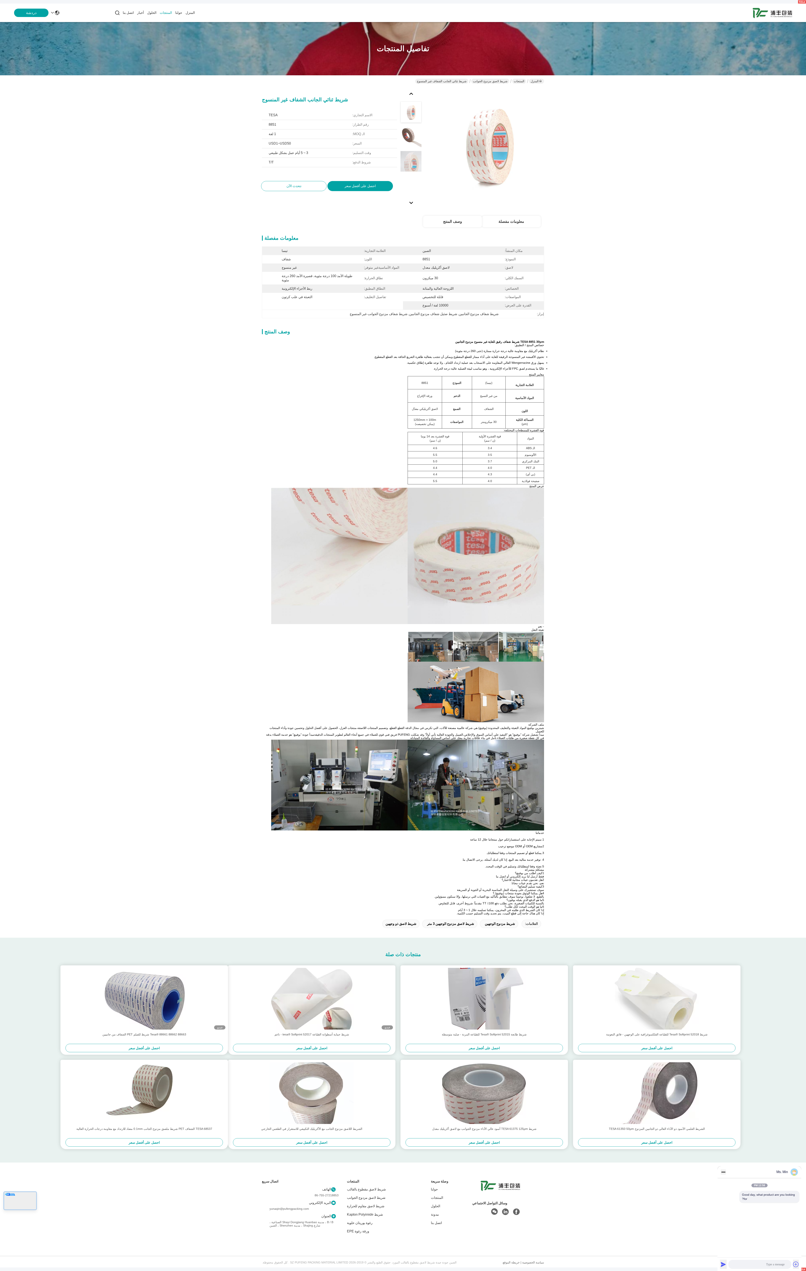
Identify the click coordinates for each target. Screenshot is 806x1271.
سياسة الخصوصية (533, 1262)
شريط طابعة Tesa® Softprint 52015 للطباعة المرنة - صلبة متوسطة (484, 1034)
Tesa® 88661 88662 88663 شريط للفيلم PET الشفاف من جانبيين (144, 1034)
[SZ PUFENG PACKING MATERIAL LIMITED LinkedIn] (505, 1211)
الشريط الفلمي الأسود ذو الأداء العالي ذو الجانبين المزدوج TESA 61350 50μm (657, 1128)
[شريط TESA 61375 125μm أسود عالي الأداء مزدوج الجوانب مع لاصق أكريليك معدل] (484, 1093)
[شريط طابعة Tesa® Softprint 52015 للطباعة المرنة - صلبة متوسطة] (484, 999)
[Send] (723, 1264)
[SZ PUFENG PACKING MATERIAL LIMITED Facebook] (516, 1211)
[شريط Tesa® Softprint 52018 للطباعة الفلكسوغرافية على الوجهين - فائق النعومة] (657, 999)
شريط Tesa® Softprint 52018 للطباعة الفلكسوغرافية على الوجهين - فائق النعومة (657, 1034)
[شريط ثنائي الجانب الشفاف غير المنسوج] (488, 147)
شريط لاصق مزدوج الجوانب (490, 81)
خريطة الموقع (511, 1262)
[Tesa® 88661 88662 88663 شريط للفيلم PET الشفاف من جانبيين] (144, 999)
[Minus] (723, 1172)
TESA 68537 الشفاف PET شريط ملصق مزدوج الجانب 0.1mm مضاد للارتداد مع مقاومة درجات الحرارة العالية (144, 1128)
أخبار (140, 12)
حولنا (178, 12)
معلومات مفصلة (511, 221)
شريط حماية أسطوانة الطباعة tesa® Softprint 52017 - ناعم (312, 1034)
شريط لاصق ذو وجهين (401, 924)
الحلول (151, 12)
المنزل (190, 12)
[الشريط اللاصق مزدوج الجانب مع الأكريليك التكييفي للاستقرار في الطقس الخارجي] (312, 1093)
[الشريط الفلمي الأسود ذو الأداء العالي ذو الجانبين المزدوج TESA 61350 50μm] (657, 1093)
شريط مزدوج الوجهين (500, 924)
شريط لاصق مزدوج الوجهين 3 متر (450, 924)
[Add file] (796, 1264)
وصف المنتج (452, 221)
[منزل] (500, 1191)
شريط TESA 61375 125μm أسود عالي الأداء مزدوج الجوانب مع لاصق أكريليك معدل (484, 1128)
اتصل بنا (128, 12)
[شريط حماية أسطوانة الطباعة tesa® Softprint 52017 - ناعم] (312, 999)
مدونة (435, 1214)
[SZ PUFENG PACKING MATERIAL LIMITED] (772, 13)
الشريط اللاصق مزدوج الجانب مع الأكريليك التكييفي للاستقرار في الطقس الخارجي (311, 1128)
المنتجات (166, 12)
